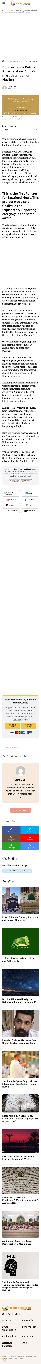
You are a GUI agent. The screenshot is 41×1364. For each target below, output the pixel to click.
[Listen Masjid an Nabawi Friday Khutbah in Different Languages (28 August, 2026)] (20, 1103)
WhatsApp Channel (9, 493)
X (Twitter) (12, 505)
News (11, 10)
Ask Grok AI (31, 510)
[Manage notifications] (4, 1359)
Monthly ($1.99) (28, 726)
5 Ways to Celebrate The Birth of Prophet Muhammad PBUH (18, 1157)
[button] (3, 3)
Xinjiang (20, 426)
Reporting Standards (7, 1344)
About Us (6, 1320)
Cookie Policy (9, 1336)
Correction (27, 1336)
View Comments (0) (20, 810)
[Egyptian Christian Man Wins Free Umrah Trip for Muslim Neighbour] (20, 1023)
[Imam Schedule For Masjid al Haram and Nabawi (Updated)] (20, 900)
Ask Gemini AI (12, 510)
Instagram (12, 500)
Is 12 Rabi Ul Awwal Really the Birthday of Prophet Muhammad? (19, 1000)
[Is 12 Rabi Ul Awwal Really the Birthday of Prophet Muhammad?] (20, 982)
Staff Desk (12, 87)
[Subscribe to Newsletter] (26, 481)
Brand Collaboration (9, 1328)
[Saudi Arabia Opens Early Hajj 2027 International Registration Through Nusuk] (20, 1064)
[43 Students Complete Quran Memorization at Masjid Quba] (20, 1224)
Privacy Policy (29, 1327)
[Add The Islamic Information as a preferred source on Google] (14, 481)
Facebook (31, 500)
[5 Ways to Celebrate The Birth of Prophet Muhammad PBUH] (20, 1141)
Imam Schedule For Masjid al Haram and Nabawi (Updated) (20, 918)
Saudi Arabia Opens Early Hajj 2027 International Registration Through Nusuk (19, 1084)
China (6, 747)
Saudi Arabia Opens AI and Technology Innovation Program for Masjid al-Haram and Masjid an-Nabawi (20, 1286)
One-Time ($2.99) (12, 726)
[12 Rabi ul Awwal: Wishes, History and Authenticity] (20, 941)
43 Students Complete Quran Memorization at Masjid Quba (17, 1242)
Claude (31, 505)
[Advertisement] (20, 39)
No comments (31, 61)
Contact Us (27, 1320)
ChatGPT (31, 493)
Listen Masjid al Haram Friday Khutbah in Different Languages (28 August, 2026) (20, 1200)
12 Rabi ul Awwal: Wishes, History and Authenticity (19, 959)
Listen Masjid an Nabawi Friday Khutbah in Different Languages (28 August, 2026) (20, 1118)
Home (4, 10)
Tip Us (25, 1343)
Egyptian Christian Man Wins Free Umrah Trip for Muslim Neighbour (19, 1041)
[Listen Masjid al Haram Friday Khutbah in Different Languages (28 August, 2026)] (20, 1180)
